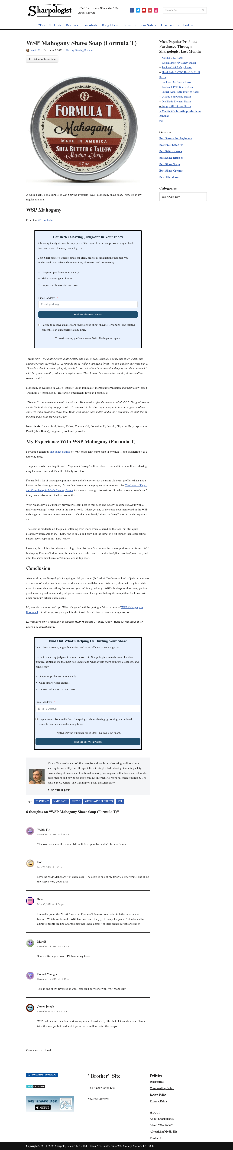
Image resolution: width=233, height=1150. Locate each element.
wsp (120, 801)
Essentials (89, 24)
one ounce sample (60, 451)
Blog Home (110, 24)
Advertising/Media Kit (163, 1131)
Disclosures (157, 1082)
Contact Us (156, 1138)
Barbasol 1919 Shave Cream (178, 87)
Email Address (46, 298)
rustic (76, 801)
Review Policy (158, 1094)
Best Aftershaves (169, 177)
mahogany (60, 801)
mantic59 (35, 50)
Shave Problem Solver (140, 24)
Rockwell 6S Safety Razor (177, 67)
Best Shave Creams (171, 170)
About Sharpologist (162, 1119)
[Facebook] (132, 10)
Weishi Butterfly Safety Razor (179, 62)
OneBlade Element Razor (176, 101)
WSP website (44, 220)
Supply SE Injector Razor (176, 106)
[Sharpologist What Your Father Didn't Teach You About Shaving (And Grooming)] (50, 10)
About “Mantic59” (161, 1125)
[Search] (203, 10)
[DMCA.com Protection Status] (35, 1087)
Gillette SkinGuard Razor (176, 96)
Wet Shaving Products (99, 801)
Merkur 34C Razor (172, 57)
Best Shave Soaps (169, 164)
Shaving (70, 50)
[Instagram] (156, 10)
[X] (138, 10)
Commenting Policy (162, 1088)
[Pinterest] (150, 10)
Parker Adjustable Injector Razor (180, 91)
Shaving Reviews (84, 50)
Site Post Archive (98, 1099)
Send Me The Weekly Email (88, 314)
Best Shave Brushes (171, 158)
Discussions (170, 24)
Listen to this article (43, 59)
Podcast (189, 24)
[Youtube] (144, 10)
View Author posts (59, 790)
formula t (42, 801)
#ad (161, 121)
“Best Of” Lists (49, 24)
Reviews (72, 24)
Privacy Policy (158, 1101)
